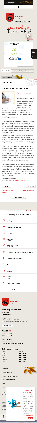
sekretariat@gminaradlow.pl (12, 343)
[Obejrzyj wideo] (28, 36)
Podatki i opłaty (9, 277)
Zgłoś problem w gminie (14, 284)
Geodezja (9, 271)
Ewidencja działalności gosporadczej (17, 265)
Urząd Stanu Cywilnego (12, 221)
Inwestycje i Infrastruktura (14, 227)
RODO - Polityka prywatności (10, 376)
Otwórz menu (18, 7)
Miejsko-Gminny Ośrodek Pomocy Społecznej (20, 252)
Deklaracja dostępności (9, 380)
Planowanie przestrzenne (14, 259)
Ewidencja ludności (10, 239)
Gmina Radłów (6, 71)
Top (4, 383)
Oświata (9, 234)
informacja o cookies (28, 415)
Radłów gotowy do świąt (29, 190)
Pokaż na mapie (7, 325)
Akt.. (14, 71)
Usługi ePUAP (11, 290)
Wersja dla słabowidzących (27, 2)
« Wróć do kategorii (19, 197)
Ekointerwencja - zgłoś (25, 65)
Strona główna (11, 2)
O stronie (5, 369)
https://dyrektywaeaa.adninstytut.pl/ (18, 180)
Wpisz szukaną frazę (7, 75)
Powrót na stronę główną (18, 18)
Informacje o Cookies (8, 372)
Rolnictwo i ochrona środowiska (12, 246)
